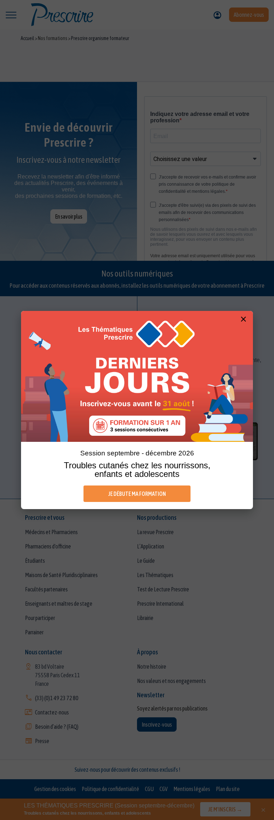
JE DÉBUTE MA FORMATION (137, 493)
